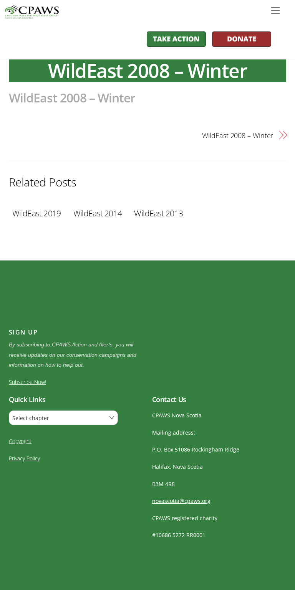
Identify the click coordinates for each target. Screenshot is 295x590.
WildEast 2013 (158, 213)
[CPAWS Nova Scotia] (30, 15)
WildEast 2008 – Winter (72, 97)
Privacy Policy (24, 458)
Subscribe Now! (27, 382)
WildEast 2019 (36, 213)
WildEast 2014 (97, 213)
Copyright (20, 441)
